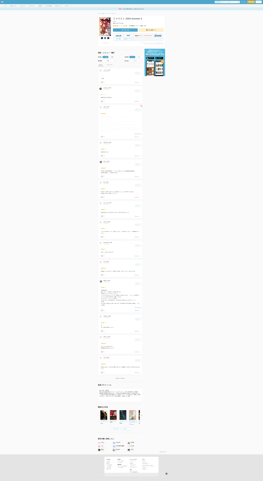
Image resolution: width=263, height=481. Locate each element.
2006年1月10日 (106, 243)
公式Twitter (144, 467)
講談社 (114, 21)
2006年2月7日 (106, 223)
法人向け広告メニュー (146, 463)
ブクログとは (243, 1)
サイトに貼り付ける (105, 42)
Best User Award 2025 (133, 471)
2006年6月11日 (106, 204)
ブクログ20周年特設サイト (134, 472)
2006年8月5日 (106, 183)
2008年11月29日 (106, 143)
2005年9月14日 (106, 281)
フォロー (138, 73)
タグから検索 (119, 462)
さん (105, 70)
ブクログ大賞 (109, 466)
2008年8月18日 (106, 162)
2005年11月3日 (106, 262)
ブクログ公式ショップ (133, 467)
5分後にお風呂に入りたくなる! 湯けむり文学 (133, 422)
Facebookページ (145, 469)
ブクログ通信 (109, 467)
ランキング (108, 460)
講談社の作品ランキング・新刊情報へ (120, 428)
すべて (100, 64)
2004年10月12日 (106, 358)
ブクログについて (133, 460)
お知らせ (143, 460)
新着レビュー (109, 463)
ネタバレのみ (109, 64)
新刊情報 (108, 462)
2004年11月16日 (106, 338)
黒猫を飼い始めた (113, 420)
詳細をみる (137, 82)
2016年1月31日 (106, 71)
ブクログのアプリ (133, 464)
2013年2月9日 (106, 89)
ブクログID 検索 (120, 467)
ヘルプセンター (144, 462)
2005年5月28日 (106, 317)
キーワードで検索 (120, 460)
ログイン (258, 1)
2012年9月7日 (106, 108)
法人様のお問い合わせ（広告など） (148, 465)
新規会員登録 (251, 1)
